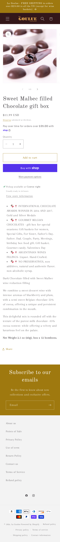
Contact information (41, 535)
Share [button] (9, 348)
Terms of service (40, 530)
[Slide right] (37, 89)
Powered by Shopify (30, 524)
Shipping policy (20, 535)
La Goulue (16, 524)
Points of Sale (14, 431)
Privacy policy (22, 530)
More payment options (30, 176)
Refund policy (14, 480)
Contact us (12, 463)
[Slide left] (22, 89)
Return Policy (13, 455)
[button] (7, 19)
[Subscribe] (50, 405)
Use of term (12, 447)
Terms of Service (15, 472)
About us (11, 423)
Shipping (7, 120)
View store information (19, 196)
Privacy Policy (14, 439)
